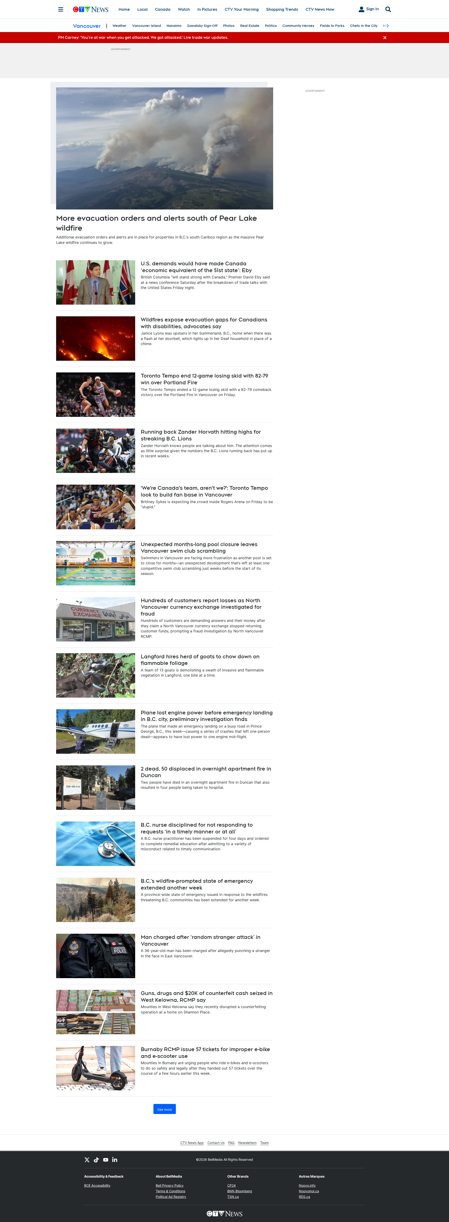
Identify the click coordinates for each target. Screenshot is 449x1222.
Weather (119, 26)
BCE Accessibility (97, 1185)
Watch (184, 9)
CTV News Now (320, 9)
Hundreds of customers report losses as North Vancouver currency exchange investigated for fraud (201, 607)
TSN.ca (233, 1197)
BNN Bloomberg (239, 1191)
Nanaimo (174, 26)
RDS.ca (304, 1197)
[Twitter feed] (87, 1159)
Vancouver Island (146, 26)
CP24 (231, 1185)
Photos (229, 26)
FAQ (231, 1143)
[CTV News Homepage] (90, 9)
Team (264, 1143)
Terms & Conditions (170, 1191)
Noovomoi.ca (309, 1191)
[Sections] (60, 9)
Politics (271, 26)
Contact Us (215, 1143)
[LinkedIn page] (115, 1159)
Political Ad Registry (171, 1197)
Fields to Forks (332, 26)
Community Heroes (298, 26)
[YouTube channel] (106, 1159)
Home (124, 9)
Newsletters (247, 1143)
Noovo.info (307, 1185)
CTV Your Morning (242, 9)
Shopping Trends (282, 9)
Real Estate (249, 26)
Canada (162, 9)
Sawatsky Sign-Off (202, 26)
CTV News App (192, 1143)
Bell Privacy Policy (170, 1185)
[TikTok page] (96, 1159)
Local (142, 9)
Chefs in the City (363, 26)
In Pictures (207, 9)
